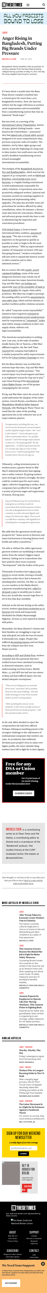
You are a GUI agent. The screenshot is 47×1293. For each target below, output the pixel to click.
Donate (34, 1236)
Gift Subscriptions (13, 1257)
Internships (34, 1257)
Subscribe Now (27, 1188)
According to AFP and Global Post (18, 655)
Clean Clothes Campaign (24, 357)
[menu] (28, 5)
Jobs (34, 1255)
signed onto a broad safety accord (27, 135)
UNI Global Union (11, 229)
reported (6, 350)
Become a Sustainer (34, 1238)
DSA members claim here (23, 793)
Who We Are (12, 1236)
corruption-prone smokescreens (28, 317)
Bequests (34, 1241)
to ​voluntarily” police (34, 320)
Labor (5, 32)
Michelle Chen (9, 59)
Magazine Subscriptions (13, 1254)
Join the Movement (11, 1283)
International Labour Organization (19, 124)
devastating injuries (20, 642)
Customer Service (13, 1259)
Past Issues (12, 1238)
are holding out (28, 283)
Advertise (34, 1244)
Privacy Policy (13, 1241)
